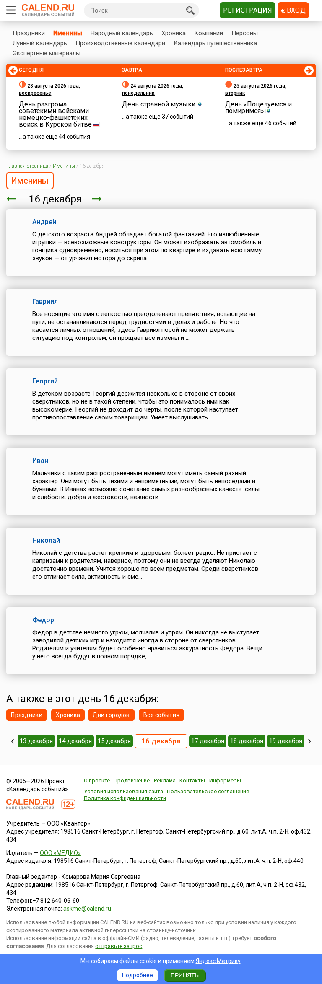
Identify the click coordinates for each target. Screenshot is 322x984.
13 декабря (36, 741)
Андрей (44, 222)
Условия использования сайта (123, 791)
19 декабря (285, 741)
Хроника (173, 33)
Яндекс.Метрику (218, 961)
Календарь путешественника (215, 43)
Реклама (165, 780)
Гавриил (45, 302)
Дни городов (111, 715)
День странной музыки (158, 104)
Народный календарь (122, 33)
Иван (40, 461)
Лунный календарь (40, 43)
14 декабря (75, 741)
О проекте (97, 780)
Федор (43, 620)
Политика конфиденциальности (125, 798)
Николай (46, 540)
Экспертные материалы (46, 53)
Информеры (225, 780)
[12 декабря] (12, 741)
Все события (161, 715)
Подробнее (137, 975)
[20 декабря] (309, 741)
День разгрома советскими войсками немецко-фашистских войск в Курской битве (55, 114)
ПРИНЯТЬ (185, 975)
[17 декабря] (97, 199)
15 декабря (114, 741)
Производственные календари (120, 43)
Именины (67, 33)
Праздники (29, 33)
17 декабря (207, 741)
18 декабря (246, 741)
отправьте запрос (118, 946)
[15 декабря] (11, 199)
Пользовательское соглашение (208, 791)
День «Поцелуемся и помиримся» (258, 107)
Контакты (192, 780)
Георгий (45, 381)
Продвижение (132, 780)
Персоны (244, 33)
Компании (208, 33)
